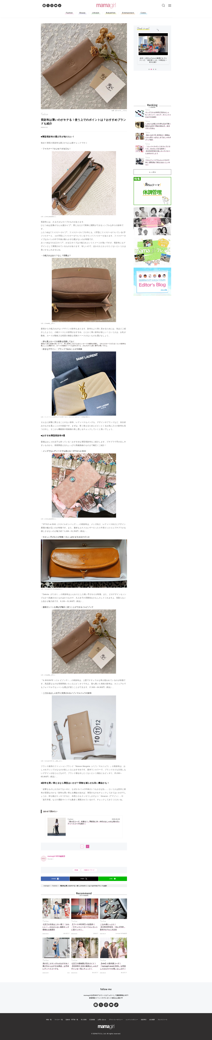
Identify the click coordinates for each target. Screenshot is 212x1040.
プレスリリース (162, 1019)
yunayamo (57, 589)
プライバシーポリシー (116, 1019)
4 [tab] (155, 69)
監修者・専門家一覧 (72, 1019)
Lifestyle (95, 13)
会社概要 (152, 1019)
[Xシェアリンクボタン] (101, 1005)
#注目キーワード (90, 870)
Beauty (82, 13)
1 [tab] (149, 69)
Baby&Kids (110, 13)
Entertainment (128, 13)
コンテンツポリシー (132, 1019)
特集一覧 (49, 1019)
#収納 (76, 870)
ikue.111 (85, 417)
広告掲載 (92, 1019)
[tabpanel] (153, 49)
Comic (143, 13)
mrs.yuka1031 (50, 216)
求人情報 (83, 1019)
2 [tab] (151, 69)
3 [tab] (153, 69)
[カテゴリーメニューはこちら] (169, 5)
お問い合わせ (102, 1019)
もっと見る (152, 172)
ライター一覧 (59, 1019)
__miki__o (57, 761)
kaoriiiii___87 (120, 110)
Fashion (69, 13)
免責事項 (143, 1019)
